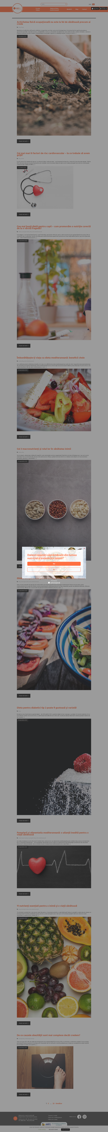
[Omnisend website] (54, 582)
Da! (54, 564)
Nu (54, 569)
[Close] (84, 548)
